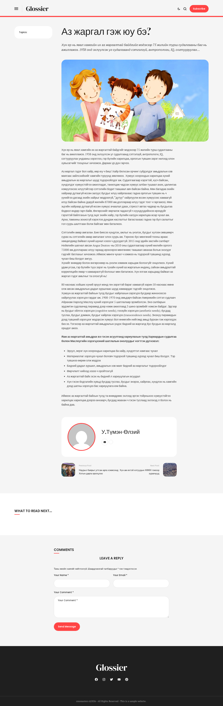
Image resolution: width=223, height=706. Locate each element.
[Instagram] (103, 679)
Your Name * (61, 575)
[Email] (104, 442)
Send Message (67, 626)
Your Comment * (64, 592)
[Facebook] (96, 679)
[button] (16, 9)
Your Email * (120, 575)
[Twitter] (111, 679)
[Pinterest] (126, 679)
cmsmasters (82, 701)
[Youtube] (119, 679)
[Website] (111, 442)
